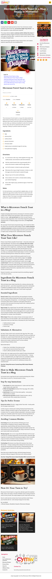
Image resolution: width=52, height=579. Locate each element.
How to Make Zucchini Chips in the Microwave (7, 547)
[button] (50, 2)
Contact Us (5, 569)
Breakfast (23, 16)
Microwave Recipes (37, 16)
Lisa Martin (5, 502)
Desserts (29, 16)
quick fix (16, 301)
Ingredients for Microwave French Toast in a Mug (14, 81)
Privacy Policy (6, 564)
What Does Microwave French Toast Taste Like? (14, 79)
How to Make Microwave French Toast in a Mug (14, 82)
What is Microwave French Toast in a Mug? (13, 77)
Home (4, 557)
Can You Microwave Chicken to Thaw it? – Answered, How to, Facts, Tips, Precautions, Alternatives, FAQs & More (26, 527)
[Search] (50, 23)
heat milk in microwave (18, 320)
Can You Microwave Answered (7, 560)
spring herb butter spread (25, 427)
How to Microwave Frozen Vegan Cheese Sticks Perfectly (8, 526)
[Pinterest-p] (41, 60)
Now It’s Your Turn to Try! (9, 84)
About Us (5, 566)
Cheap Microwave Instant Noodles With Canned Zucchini (20, 457)
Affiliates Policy (6, 567)
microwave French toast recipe (15, 251)
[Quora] (38, 60)
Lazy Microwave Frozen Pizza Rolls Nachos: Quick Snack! (43, 33)
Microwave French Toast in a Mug (11, 76)
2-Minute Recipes (16, 16)
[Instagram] (46, 60)
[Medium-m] (43, 60)
